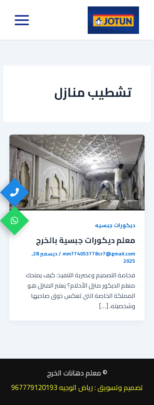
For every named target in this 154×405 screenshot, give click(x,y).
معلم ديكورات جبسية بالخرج (85, 240)
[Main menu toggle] (22, 20)
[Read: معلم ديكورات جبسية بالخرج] (76, 171)
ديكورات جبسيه (115, 225)
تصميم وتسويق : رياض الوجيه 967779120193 (77, 387)
